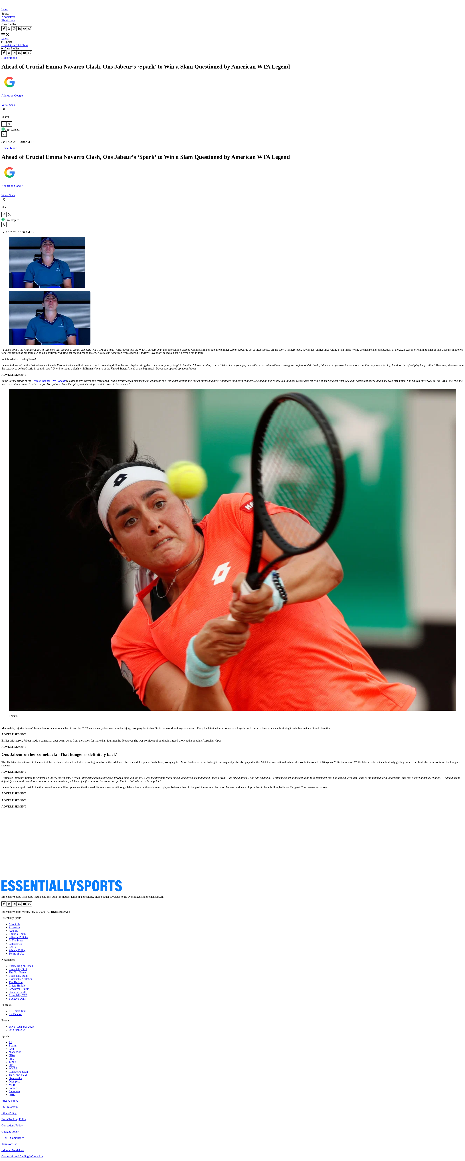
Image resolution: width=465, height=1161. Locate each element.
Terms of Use (16, 953)
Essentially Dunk (18, 975)
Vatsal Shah (8, 105)
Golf (11, 1048)
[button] (11, 722)
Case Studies (12, 48)
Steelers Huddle (18, 992)
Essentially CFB (18, 995)
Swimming (15, 1091)
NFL (11, 1058)
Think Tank (8, 20)
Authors (13, 930)
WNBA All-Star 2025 (21, 1026)
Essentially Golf (18, 969)
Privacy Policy (17, 950)
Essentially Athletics (20, 979)
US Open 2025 (17, 1029)
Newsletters (8, 16)
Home (5, 57)
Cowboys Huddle (19, 988)
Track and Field (18, 1074)
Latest (4, 9)
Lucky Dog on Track (21, 965)
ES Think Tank (17, 1011)
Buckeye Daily (17, 998)
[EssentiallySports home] (61, 890)
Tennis (13, 57)
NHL (12, 1094)
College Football (18, 1071)
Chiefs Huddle (17, 985)
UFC (12, 1065)
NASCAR (15, 1052)
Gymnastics (15, 1078)
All (10, 1042)
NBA (12, 1055)
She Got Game (17, 972)
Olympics (14, 1081)
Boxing (13, 1045)
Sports (8, 41)
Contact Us (15, 943)
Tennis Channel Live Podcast (49, 380)
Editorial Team (17, 933)
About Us (14, 924)
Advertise (14, 927)
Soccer (13, 1088)
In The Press (16, 940)
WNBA (13, 1068)
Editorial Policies (18, 937)
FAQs (12, 947)
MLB (12, 1084)
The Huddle (16, 982)
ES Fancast (15, 1014)
